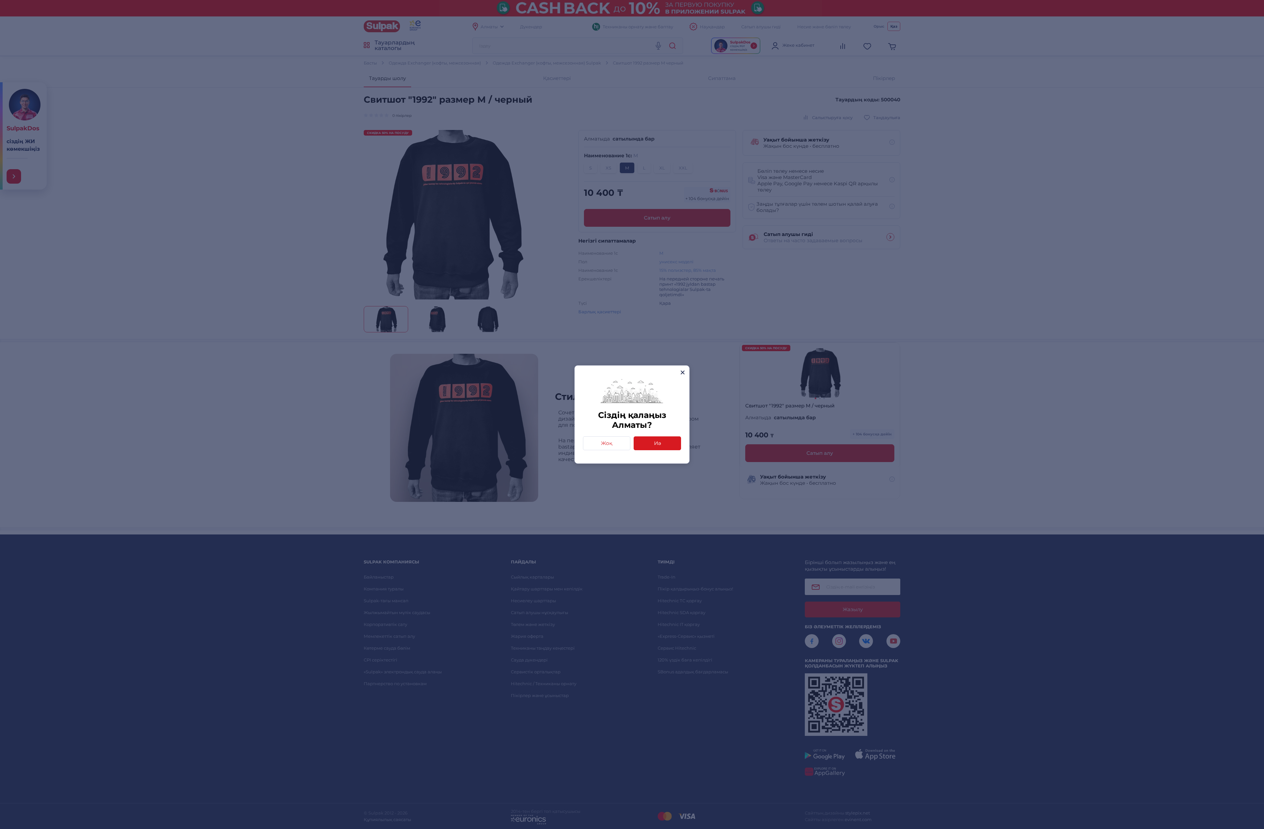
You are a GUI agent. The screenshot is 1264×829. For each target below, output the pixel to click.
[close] (682, 372)
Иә (657, 443)
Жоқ (606, 443)
